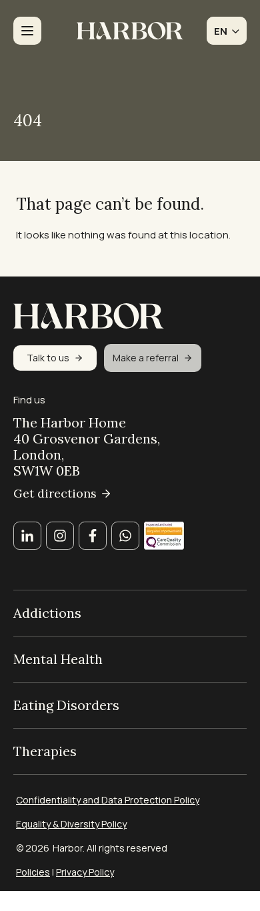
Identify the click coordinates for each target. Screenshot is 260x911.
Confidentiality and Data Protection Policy (107, 799)
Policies (33, 872)
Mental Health (58, 659)
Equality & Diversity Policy (71, 823)
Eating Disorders (66, 705)
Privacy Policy (85, 872)
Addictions (47, 613)
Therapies (45, 751)
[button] (227, 31)
